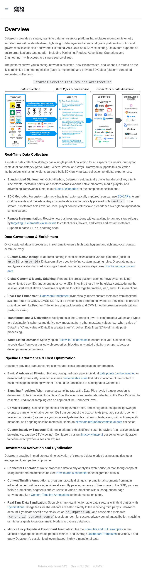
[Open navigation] (6, 9)
